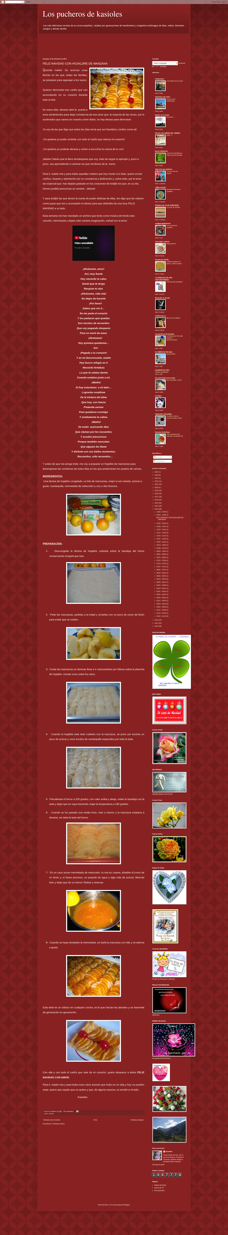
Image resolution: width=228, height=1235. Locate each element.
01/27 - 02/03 (161, 610)
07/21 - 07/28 (161, 560)
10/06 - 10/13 (161, 548)
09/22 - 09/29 (161, 554)
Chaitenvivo (159, 79)
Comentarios (160, 461)
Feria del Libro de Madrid (174, 282)
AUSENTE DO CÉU (162, 370)
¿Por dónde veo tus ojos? (175, 81)
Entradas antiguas (137, 1120)
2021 (157, 484)
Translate (163, 66)
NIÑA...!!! (169, 135)
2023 (157, 478)
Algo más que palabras (163, 169)
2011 (157, 623)
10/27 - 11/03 (161, 539)
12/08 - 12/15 (161, 526)
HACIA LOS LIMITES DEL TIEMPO (167, 133)
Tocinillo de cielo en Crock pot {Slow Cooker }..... (174, 418)
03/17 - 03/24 (161, 601)
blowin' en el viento (162, 115)
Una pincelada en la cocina (165, 378)
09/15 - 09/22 (161, 557)
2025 (157, 472)
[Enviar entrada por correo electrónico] (77, 1111)
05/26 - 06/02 (161, 576)
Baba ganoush (171, 243)
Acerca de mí (159, 1188)
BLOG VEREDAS (161, 151)
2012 (157, 620)
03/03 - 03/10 (161, 604)
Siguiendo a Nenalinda (163, 414)
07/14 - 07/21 (161, 563)
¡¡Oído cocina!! (160, 187)
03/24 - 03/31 (161, 598)
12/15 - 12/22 (161, 523)
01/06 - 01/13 (161, 616)
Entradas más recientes (51, 1120)
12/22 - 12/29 (161, 515)
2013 (157, 509)
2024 (157, 475)
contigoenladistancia (163, 223)
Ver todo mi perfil (158, 1165)
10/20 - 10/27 (161, 542)
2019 (157, 490)
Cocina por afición (162, 260)
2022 (157, 481)
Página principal (160, 1185)
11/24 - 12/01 (161, 529)
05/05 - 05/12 (161, 582)
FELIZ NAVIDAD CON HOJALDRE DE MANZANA (75, 63)
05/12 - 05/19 (161, 579)
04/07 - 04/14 (161, 591)
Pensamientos (159, 1190)
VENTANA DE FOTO (162, 97)
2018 (157, 494)
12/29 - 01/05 (161, 512)
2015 (157, 503)
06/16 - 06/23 (161, 573)
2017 (157, 497)
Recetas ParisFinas (162, 432)
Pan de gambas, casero (174, 380)
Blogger (127, 1205)
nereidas (158, 396)
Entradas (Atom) (59, 1124)
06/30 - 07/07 (161, 570)
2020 (157, 487)
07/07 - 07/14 (161, 567)
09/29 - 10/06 (161, 551)
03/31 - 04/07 (161, 594)
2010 (157, 626)
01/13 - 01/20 (161, 613)
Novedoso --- (171, 117)
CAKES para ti (160, 316)
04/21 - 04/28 (161, 585)
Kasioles (82, 1097)
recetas (51, 1113)
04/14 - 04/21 (161, 588)
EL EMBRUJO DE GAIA (163, 352)
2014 (157, 506)
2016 (157, 500)
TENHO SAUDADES (161, 372)
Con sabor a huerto (162, 242)
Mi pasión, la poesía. (162, 298)
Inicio (95, 1120)
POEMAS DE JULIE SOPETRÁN (167, 205)
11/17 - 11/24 (161, 533)
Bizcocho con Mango (173, 318)
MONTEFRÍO (171, 354)
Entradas (158, 457)
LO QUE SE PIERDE (173, 207)
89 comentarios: (68, 1111)
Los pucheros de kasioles (82, 13)
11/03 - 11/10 (161, 536)
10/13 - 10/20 (161, 545)
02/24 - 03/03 (161, 607)
